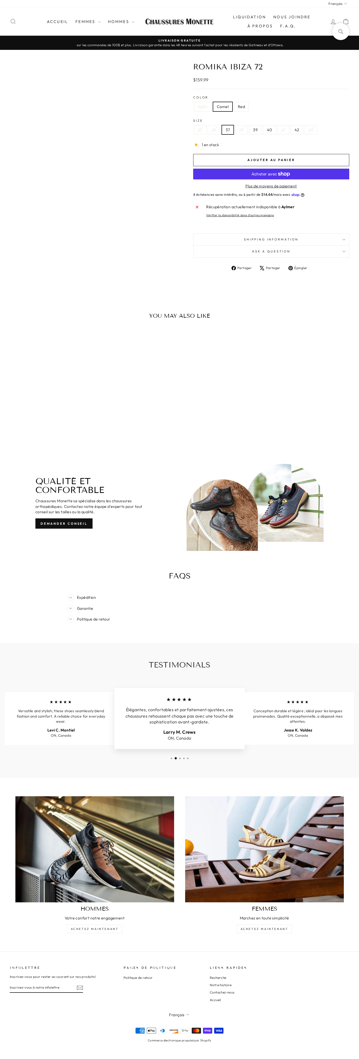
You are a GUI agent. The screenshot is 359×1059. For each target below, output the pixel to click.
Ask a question (271, 251)
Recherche (218, 977)
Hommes (119, 21)
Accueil (57, 21)
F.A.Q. (288, 25)
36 (214, 129)
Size (198, 120)
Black (203, 106)
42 (297, 129)
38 (241, 129)
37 (228, 129)
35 (200, 129)
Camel (223, 106)
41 (283, 129)
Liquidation (249, 16)
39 (255, 129)
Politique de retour (138, 977)
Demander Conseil (64, 523)
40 (269, 129)
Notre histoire (221, 985)
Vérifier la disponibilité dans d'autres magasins (240, 215)
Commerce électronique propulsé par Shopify (179, 1040)
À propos (260, 25)
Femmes (86, 21)
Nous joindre (291, 16)
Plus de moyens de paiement (271, 186)
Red (241, 106)
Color (200, 97)
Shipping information (271, 239)
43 (311, 129)
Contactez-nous (222, 992)
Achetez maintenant (95, 929)
